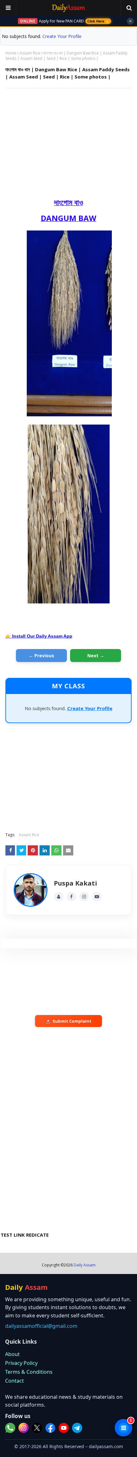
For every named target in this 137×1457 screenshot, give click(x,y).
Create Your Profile (62, 36)
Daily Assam (85, 1265)
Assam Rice (30, 53)
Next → (95, 656)
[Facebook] (71, 896)
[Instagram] (84, 896)
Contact (14, 1380)
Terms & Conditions (29, 1371)
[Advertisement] (68, 139)
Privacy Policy (21, 1362)
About (12, 1354)
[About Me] (58, 896)
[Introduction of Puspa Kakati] (30, 890)
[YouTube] (97, 896)
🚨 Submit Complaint (68, 1021)
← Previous (41, 656)
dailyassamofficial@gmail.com (41, 1325)
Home (11, 53)
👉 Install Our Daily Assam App (38, 636)
